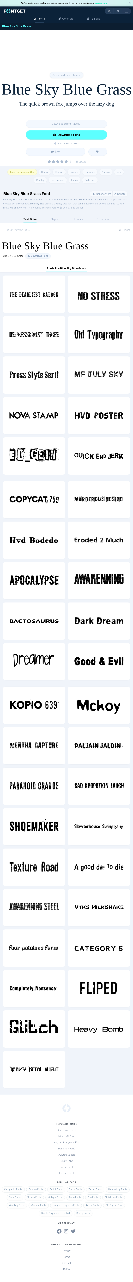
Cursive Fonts (36, 1189)
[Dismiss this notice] (130, 3)
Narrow (106, 172)
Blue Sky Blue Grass (84, 199)
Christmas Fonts (113, 1197)
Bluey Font (66, 1160)
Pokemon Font (66, 1148)
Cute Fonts (15, 1197)
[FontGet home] (14, 11)
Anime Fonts (92, 1205)
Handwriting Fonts (117, 1189)
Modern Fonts (34, 1197)
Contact (66, 1263)
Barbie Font (66, 1167)
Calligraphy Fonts (13, 1189)
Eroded (74, 172)
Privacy (66, 1250)
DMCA (66, 1269)
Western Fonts (38, 1205)
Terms (66, 1256)
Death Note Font (66, 1130)
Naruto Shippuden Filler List (55, 1213)
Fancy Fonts (75, 1189)
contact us (101, 3)
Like (57, 151)
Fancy (74, 180)
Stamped (90, 172)
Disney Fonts (83, 1213)
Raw (119, 172)
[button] (118, 11)
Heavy (44, 172)
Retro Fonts (75, 1197)
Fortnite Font (66, 1173)
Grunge (59, 172)
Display (40, 180)
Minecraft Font (66, 1136)
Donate (121, 193)
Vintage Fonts (55, 1197)
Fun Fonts (93, 1197)
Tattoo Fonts (95, 1189)
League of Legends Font (66, 1142)
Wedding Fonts (16, 1205)
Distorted (90, 180)
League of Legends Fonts (66, 1205)
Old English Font (114, 1205)
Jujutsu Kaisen (66, 1154)
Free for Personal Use (22, 172)
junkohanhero (103, 193)
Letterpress (57, 180)
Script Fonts (56, 1189)
